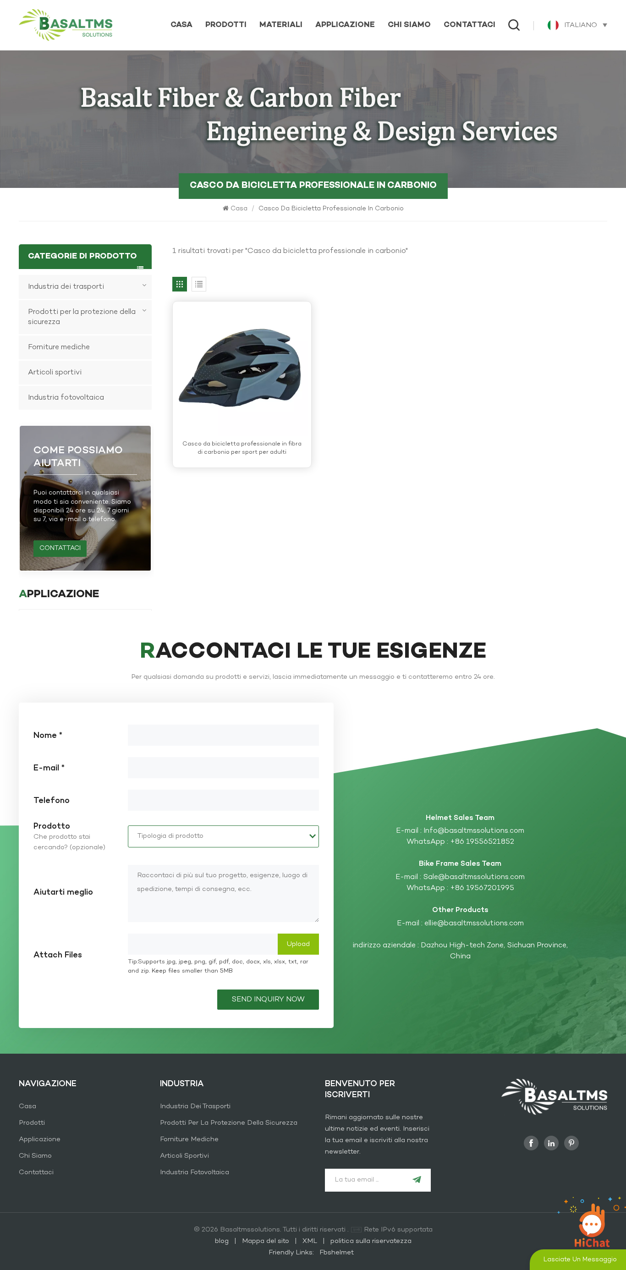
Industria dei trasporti (66, 287)
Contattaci (469, 25)
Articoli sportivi (55, 373)
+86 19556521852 (482, 842)
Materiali (280, 25)
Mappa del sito (266, 1241)
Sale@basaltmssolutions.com (474, 877)
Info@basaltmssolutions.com (473, 831)
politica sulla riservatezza (371, 1241)
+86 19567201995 (482, 888)
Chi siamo (409, 25)
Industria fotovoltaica (66, 398)
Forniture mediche (59, 347)
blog (223, 1241)
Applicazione (345, 25)
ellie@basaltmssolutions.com (474, 923)
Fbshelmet (336, 1252)
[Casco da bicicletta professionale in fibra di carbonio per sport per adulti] (242, 370)
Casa (181, 25)
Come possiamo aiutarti (78, 457)
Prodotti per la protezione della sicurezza (82, 317)
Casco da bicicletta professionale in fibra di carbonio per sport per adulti (242, 448)
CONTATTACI (60, 548)
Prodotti (226, 25)
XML (309, 1241)
